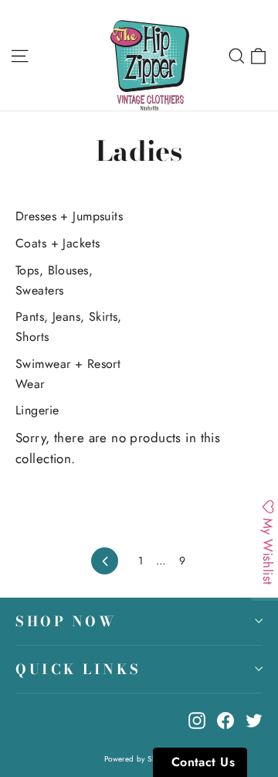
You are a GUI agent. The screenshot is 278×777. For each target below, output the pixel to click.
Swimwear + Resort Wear (67, 374)
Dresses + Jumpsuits (69, 216)
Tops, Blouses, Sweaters (54, 280)
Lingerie (37, 410)
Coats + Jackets (57, 243)
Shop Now (66, 621)
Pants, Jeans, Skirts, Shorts (68, 327)
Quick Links (78, 669)
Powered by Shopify (139, 759)
